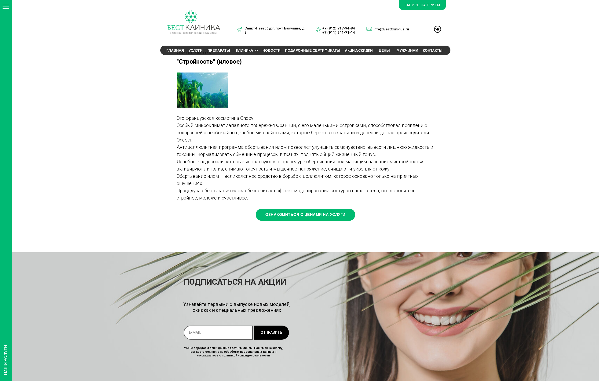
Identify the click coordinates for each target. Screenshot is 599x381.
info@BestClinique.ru (391, 29)
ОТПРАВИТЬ (271, 332)
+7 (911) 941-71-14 (338, 32)
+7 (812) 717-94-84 (338, 28)
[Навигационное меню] (6, 7)
